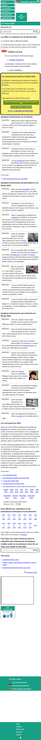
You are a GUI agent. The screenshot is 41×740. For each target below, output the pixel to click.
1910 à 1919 (8, 517)
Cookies (19, 726)
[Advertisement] (27, 7)
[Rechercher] (38, 1)
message (24, 534)
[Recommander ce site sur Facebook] (4, 617)
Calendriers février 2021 (11, 559)
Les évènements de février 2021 (13, 484)
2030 (35, 525)
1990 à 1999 (14, 525)
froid (24, 125)
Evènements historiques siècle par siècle (16, 567)
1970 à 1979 (3, 525)
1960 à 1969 (35, 517)
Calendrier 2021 (31, 572)
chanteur (21, 371)
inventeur (19, 416)
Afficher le (20, 111)
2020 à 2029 (30, 525)
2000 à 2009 (19, 525)
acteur (13, 236)
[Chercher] (36, 31)
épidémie (15, 217)
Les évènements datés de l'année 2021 (16, 478)
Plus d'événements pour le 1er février (15, 179)
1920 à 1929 (14, 517)
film (12, 324)
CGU (17, 724)
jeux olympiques (19, 161)
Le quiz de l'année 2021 (11, 481)
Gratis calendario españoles (21, 689)
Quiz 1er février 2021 (21, 16)
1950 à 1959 (30, 517)
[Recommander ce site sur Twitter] (7, 617)
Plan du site (20, 729)
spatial (31, 360)
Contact (18, 734)
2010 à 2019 (24, 525)
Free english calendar (19, 682)
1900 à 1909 (3, 517)
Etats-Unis (16, 255)
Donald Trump (28, 345)
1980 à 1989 (8, 525)
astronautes (32, 137)
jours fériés (15, 444)
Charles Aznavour (16, 60)
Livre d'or (19, 732)
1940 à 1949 (24, 517)
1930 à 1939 (19, 517)
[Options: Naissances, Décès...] (34, 31)
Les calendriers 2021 (10, 475)
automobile (26, 189)
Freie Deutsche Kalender (20, 685)
